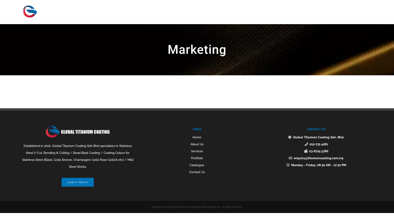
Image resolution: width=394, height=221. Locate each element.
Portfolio (197, 158)
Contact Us (197, 172)
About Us (197, 144)
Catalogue (197, 165)
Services (197, 151)
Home (196, 137)
